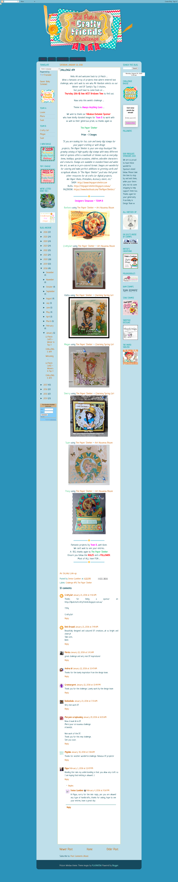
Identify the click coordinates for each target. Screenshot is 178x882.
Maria (42, 116)
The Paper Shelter (89, 128)
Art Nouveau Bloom (105, 208)
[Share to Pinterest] (107, 579)
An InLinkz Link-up (68, 573)
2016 (46, 389)
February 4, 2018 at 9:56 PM (98, 790)
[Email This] (99, 579)
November (50, 280)
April (48, 317)
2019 (46, 264)
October (49, 287)
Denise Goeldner (77, 790)
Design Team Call (77, 59)
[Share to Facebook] (105, 579)
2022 (46, 250)
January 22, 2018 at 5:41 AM (82, 652)
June (48, 308)
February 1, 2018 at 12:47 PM (81, 768)
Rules (52, 59)
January (49, 333)
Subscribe (130, 123)
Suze (68, 443)
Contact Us (63, 59)
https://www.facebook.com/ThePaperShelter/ (94, 189)
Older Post (112, 849)
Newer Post (66, 849)
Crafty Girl (44, 130)
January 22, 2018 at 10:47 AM (85, 668)
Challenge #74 (71, 583)
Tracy (67, 491)
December (50, 272)
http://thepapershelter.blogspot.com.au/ (92, 186)
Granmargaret (70, 685)
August (49, 298)
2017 (46, 385)
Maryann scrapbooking (74, 717)
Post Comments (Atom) (79, 856)
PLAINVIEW (96, 865)
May (48, 312)
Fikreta (67, 652)
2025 (46, 237)
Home (43, 59)
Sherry (67, 393)
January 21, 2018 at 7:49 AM (86, 627)
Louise (42, 112)
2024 (46, 241)
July (48, 303)
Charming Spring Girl (104, 295)
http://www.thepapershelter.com (92, 182)
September (50, 291)
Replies (70, 786)
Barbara (67, 208)
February (49, 326)
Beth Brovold (70, 627)
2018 (46, 268)
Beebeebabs (69, 701)
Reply (67, 618)
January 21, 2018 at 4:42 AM (84, 595)
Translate (47, 75)
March (49, 321)
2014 (46, 398)
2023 (46, 246)
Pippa (67, 768)
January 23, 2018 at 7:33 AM (85, 701)
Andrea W (68, 668)
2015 (46, 394)
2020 (46, 259)
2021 (46, 255)
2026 (46, 232)
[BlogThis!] (101, 579)
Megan (67, 344)
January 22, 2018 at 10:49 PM (89, 685)
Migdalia (68, 752)
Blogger (115, 865)
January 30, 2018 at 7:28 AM (83, 752)
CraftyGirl (67, 246)
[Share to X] (103, 579)
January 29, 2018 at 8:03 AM (95, 717)
